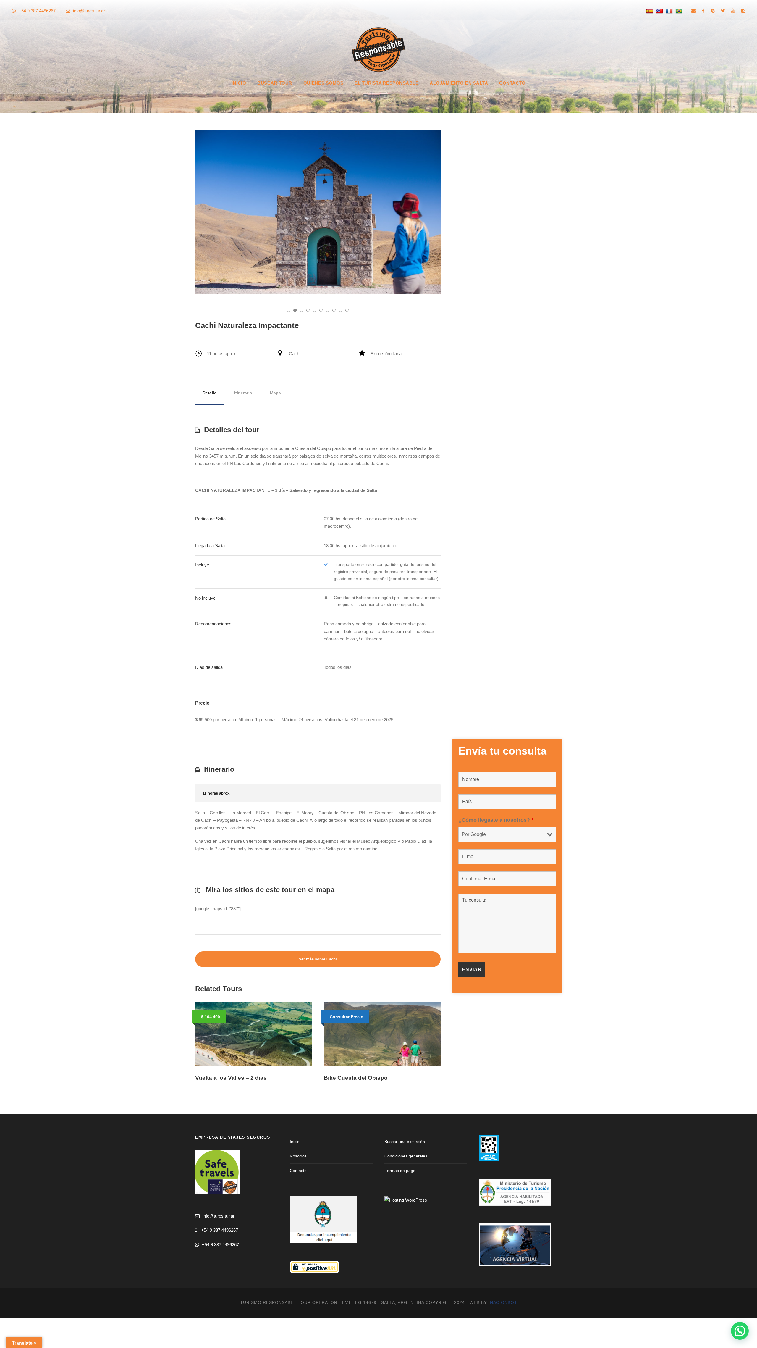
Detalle (209, 392)
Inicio (239, 82)
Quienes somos (323, 82)
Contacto (512, 82)
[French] (670, 11)
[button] (740, 1331)
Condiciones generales (405, 1156)
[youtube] (733, 10)
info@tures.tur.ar (89, 10)
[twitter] (723, 10)
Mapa (275, 392)
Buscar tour (274, 82)
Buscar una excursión (404, 1141)
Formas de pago (399, 1170)
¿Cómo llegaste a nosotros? (495, 820)
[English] (660, 11)
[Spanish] (650, 11)
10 (347, 310)
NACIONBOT (503, 1302)
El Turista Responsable (386, 82)
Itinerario (243, 392)
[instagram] (743, 10)
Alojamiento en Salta (459, 82)
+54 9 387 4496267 (219, 1230)
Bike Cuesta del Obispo (356, 1078)
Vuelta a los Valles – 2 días (231, 1078)
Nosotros (298, 1156)
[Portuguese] (679, 11)
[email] (693, 10)
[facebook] (703, 10)
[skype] (713, 10)
